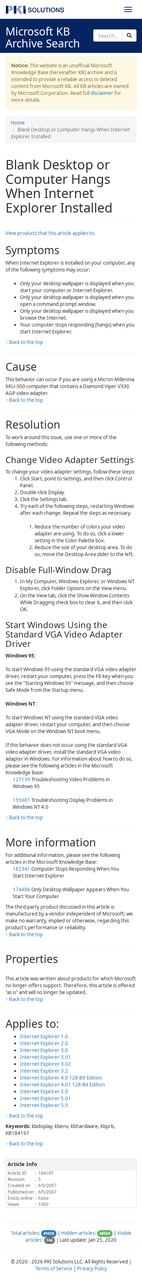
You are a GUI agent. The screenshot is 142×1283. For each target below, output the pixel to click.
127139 (21, 779)
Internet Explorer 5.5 (44, 1105)
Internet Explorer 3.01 (45, 1057)
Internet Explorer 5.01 (45, 1098)
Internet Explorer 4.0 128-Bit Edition (61, 1077)
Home (18, 122)
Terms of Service (53, 1268)
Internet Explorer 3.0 (44, 1050)
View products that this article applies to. (50, 233)
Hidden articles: (78, 1233)
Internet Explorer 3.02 (45, 1064)
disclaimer (102, 93)
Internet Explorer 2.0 (44, 1043)
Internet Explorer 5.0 (44, 1091)
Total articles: (25, 1233)
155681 (21, 800)
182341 (21, 869)
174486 (21, 889)
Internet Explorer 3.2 (44, 1071)
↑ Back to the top (24, 342)
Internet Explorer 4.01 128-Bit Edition (62, 1084)
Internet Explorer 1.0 (44, 1036)
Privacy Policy (92, 1268)
